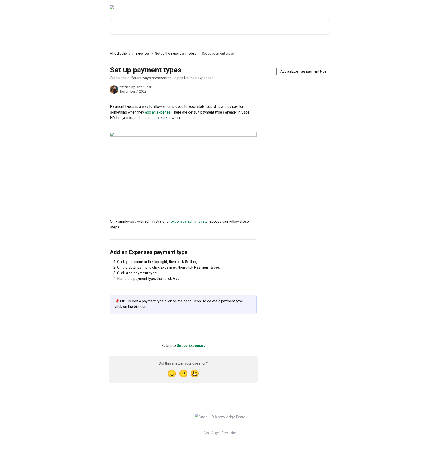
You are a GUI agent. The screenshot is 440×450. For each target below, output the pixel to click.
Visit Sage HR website (220, 433)
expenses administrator (190, 221)
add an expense (157, 112)
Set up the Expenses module (175, 53)
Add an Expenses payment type (303, 71)
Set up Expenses (191, 345)
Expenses (143, 53)
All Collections (120, 53)
